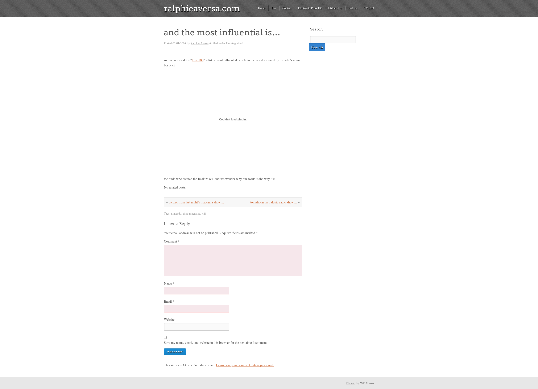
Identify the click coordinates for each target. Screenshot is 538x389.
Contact (286, 8)
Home (261, 8)
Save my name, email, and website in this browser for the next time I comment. (216, 342)
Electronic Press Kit (310, 8)
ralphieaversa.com (202, 8)
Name (169, 283)
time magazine (191, 213)
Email (169, 301)
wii (204, 213)
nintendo (176, 213)
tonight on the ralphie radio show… (273, 202)
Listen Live (335, 8)
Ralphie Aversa (199, 43)
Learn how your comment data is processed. (245, 365)
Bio (274, 8)
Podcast (352, 8)
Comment (171, 241)
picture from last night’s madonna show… (196, 202)
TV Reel (369, 8)
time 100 (197, 60)
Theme (350, 383)
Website (169, 319)
